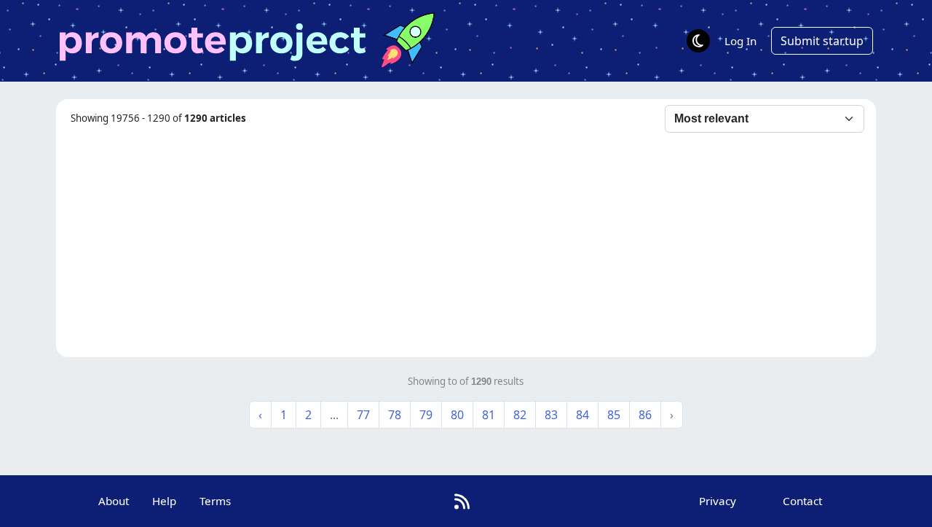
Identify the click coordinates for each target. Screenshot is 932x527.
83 (551, 415)
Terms (215, 500)
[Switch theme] (698, 40)
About (113, 500)
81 (488, 415)
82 (519, 415)
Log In (740, 41)
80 (457, 415)
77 (363, 415)
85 (613, 415)
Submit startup (822, 41)
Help (164, 500)
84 (582, 415)
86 (645, 415)
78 (394, 415)
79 (426, 415)
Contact (802, 500)
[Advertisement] (466, 242)
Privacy (717, 500)
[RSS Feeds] (462, 501)
